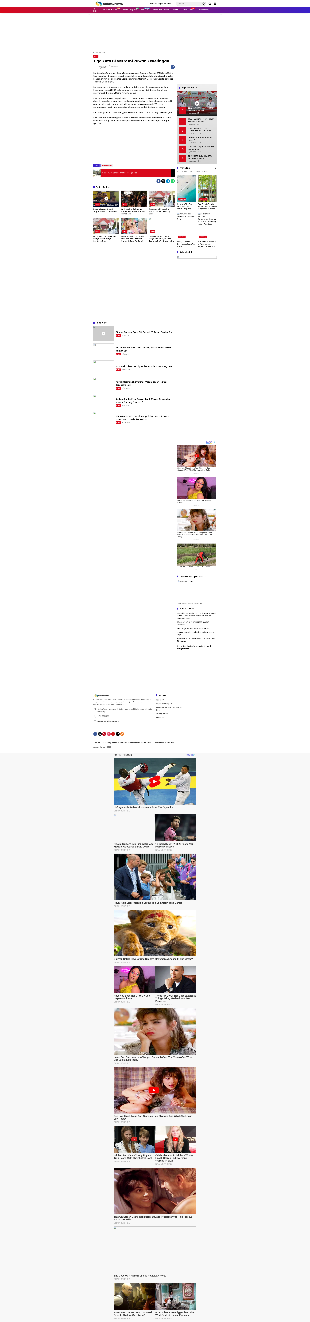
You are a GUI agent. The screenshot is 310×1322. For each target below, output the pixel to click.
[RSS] (122, 734)
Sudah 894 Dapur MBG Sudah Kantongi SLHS (201, 148)
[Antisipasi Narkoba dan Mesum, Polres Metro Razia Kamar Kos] (134, 199)
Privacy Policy (162, 713)
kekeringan (107, 165)
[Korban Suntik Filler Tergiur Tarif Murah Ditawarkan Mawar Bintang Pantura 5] (134, 226)
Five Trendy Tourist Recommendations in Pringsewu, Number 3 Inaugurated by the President (207, 206)
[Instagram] (109, 734)
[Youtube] (113, 734)
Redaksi (170, 742)
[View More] (215, 168)
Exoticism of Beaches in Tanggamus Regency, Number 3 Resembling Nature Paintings (207, 244)
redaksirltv (103, 66)
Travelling (182, 199)
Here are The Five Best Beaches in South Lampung (184, 206)
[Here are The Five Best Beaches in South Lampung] (186, 188)
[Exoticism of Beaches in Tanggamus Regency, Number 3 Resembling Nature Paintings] (207, 226)
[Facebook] (158, 181)
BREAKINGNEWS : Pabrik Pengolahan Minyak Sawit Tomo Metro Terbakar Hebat (161, 238)
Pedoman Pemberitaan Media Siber (135, 742)
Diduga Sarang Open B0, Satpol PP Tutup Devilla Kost (105, 210)
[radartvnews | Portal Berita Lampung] (108, 3)
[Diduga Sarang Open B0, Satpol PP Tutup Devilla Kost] (106, 199)
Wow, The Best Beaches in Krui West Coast (186, 244)
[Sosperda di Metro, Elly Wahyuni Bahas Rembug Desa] (162, 199)
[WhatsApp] (173, 181)
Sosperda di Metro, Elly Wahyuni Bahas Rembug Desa (159, 211)
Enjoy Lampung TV (164, 703)
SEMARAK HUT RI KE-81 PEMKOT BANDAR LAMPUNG (201, 120)
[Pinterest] (104, 734)
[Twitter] (163, 181)
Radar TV (160, 700)
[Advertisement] (155, 32)
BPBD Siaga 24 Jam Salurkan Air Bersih (193, 628)
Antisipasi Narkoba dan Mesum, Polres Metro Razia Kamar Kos (133, 211)
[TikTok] (118, 734)
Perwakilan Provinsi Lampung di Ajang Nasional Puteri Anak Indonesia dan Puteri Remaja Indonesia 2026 (196, 616)
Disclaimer (159, 742)
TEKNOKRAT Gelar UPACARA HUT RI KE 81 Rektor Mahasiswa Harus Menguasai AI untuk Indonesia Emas (201, 157)
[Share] (173, 67)
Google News (183, 648)
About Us (160, 717)
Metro (96, 56)
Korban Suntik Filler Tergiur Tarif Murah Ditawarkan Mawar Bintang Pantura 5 (133, 238)
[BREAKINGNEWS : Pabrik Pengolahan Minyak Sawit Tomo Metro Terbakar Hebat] (162, 226)
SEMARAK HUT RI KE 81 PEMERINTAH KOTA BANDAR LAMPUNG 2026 (199, 129)
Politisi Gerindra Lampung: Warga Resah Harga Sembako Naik (104, 238)
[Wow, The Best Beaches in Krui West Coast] (186, 226)
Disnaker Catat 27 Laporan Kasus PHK (200, 138)
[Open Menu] (215, 3)
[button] (203, 4)
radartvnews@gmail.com (108, 721)
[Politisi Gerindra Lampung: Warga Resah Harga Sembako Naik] (106, 226)
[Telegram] (168, 181)
